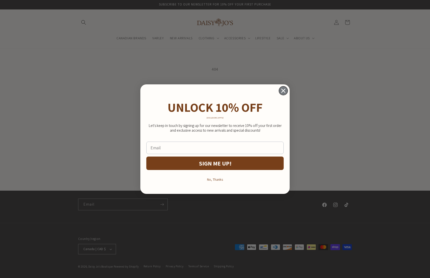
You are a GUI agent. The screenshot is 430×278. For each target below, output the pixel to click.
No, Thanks (215, 179)
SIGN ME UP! (215, 163)
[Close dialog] (283, 90)
